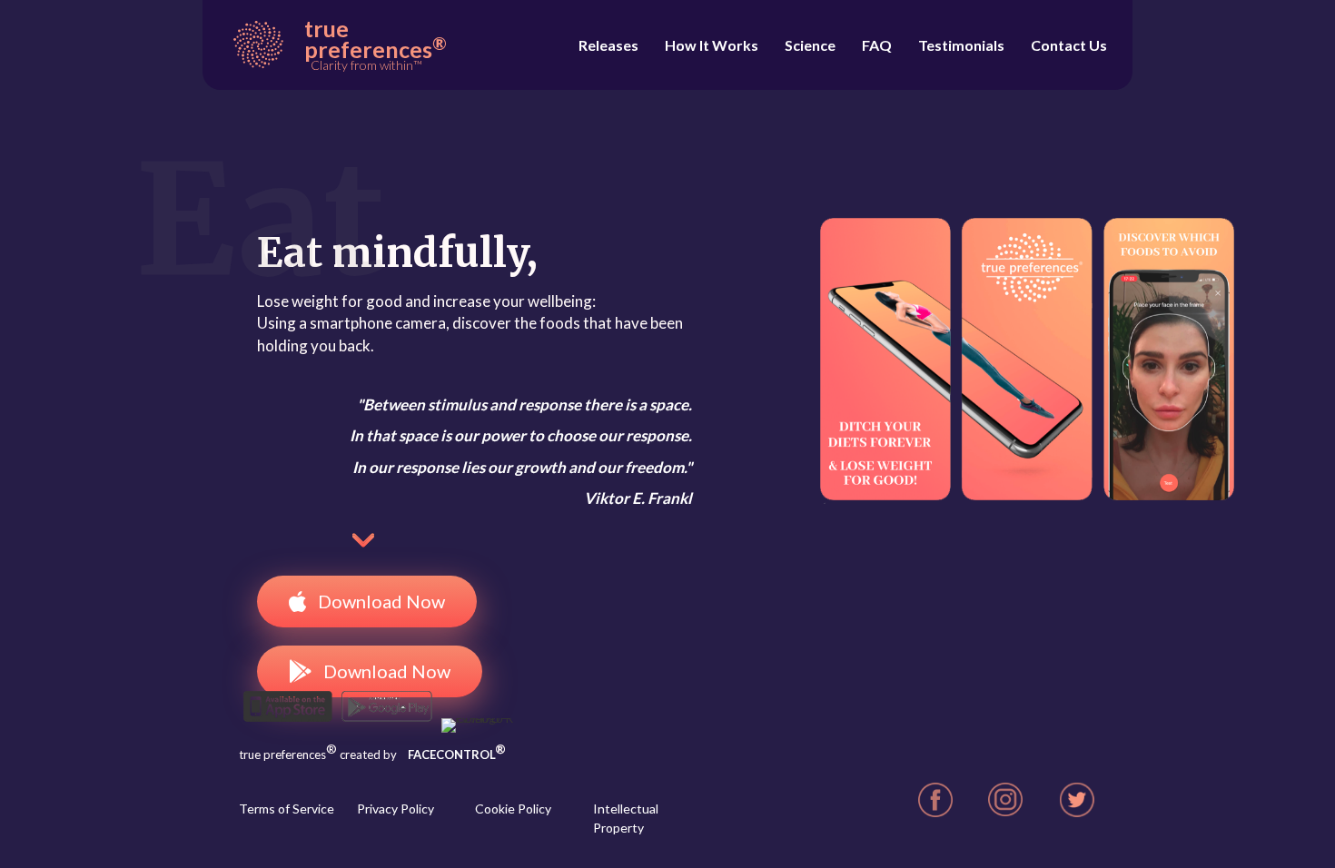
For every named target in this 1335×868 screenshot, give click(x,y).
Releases (608, 45)
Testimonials (961, 45)
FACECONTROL (457, 754)
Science (810, 45)
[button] (367, 601)
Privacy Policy (395, 808)
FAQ (877, 45)
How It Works (711, 45)
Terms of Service (286, 808)
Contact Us (1069, 45)
